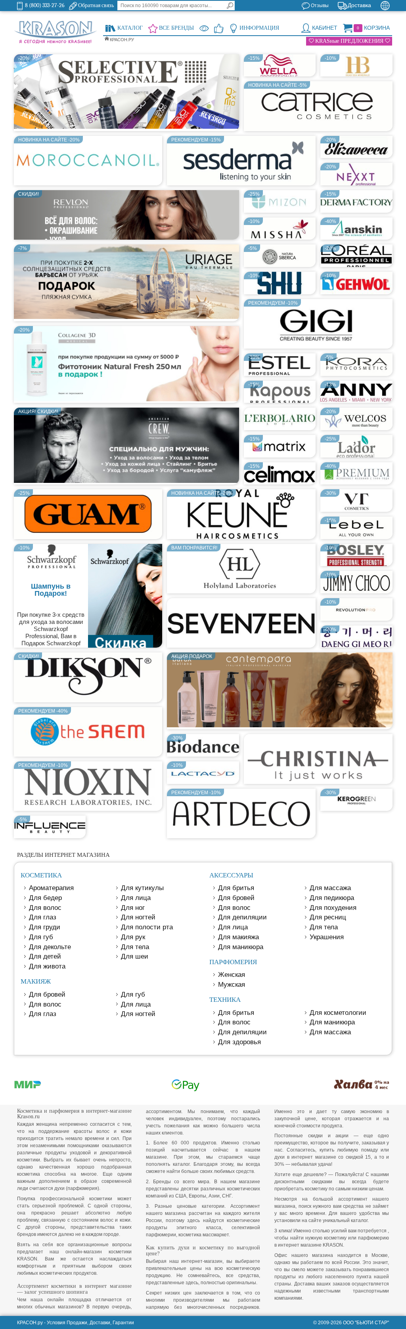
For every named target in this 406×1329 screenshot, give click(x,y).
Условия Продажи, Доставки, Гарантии (90, 1322)
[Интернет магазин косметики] (55, 32)
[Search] (230, 5)
